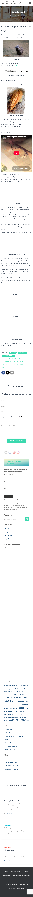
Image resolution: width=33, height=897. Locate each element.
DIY (17, 692)
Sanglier (19, 717)
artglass (22, 685)
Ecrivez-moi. (10, 463)
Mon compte (6, 875)
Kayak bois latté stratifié (8, 364)
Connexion (8, 759)
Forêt (10, 695)
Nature (19, 705)
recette (9, 717)
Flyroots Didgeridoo (11, 746)
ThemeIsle (23, 893)
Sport (22, 717)
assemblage (7, 689)
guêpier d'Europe (22, 697)
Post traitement (24, 714)
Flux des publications (11, 762)
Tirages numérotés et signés (21, 875)
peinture (26, 364)
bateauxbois (8, 733)
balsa (12, 689)
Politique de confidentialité (16, 888)
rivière (22, 63)
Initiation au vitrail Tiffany (14, 461)
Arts (26, 685)
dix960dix (7, 739)
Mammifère (6, 705)
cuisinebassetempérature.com (14, 736)
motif (17, 364)
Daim (15, 692)
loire (22, 701)
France (15, 695)
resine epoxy (14, 717)
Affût (5, 685)
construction (8, 692)
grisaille (14, 697)
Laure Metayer (16, 701)
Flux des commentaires (11, 765)
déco (6, 358)
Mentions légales (16, 871)
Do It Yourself (22, 352)
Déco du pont (9, 850)
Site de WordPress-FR (11, 769)
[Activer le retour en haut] (29, 893)
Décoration (13, 352)
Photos (7, 528)
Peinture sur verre (13, 708)
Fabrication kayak (7, 361)
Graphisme (8, 697)
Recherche (27, 519)
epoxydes (20, 358)
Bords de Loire (23, 689)
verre (6, 532)
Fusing (21, 695)
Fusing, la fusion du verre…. (15, 801)
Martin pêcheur (13, 705)
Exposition (6, 695)
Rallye (5, 717)
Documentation (9, 743)
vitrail (18, 720)
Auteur (6, 871)
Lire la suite (9, 813)
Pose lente (18, 714)
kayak (21, 361)
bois (16, 688)
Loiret (26, 701)
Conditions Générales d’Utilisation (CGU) (16, 884)
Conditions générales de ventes (16, 880)
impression (15, 361)
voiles (27, 720)
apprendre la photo (13, 685)
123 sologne (8, 729)
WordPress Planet (10, 749)
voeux (23, 720)
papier (21, 364)
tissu (3, 367)
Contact (26, 871)
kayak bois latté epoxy (8, 355)
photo (20, 708)
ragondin (16, 65)
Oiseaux (24, 704)
